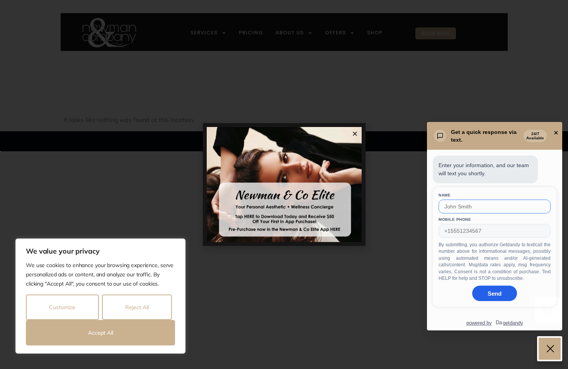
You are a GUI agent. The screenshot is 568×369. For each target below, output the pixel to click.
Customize (62, 307)
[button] (355, 134)
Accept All (100, 332)
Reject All (137, 307)
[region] (100, 296)
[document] (284, 184)
